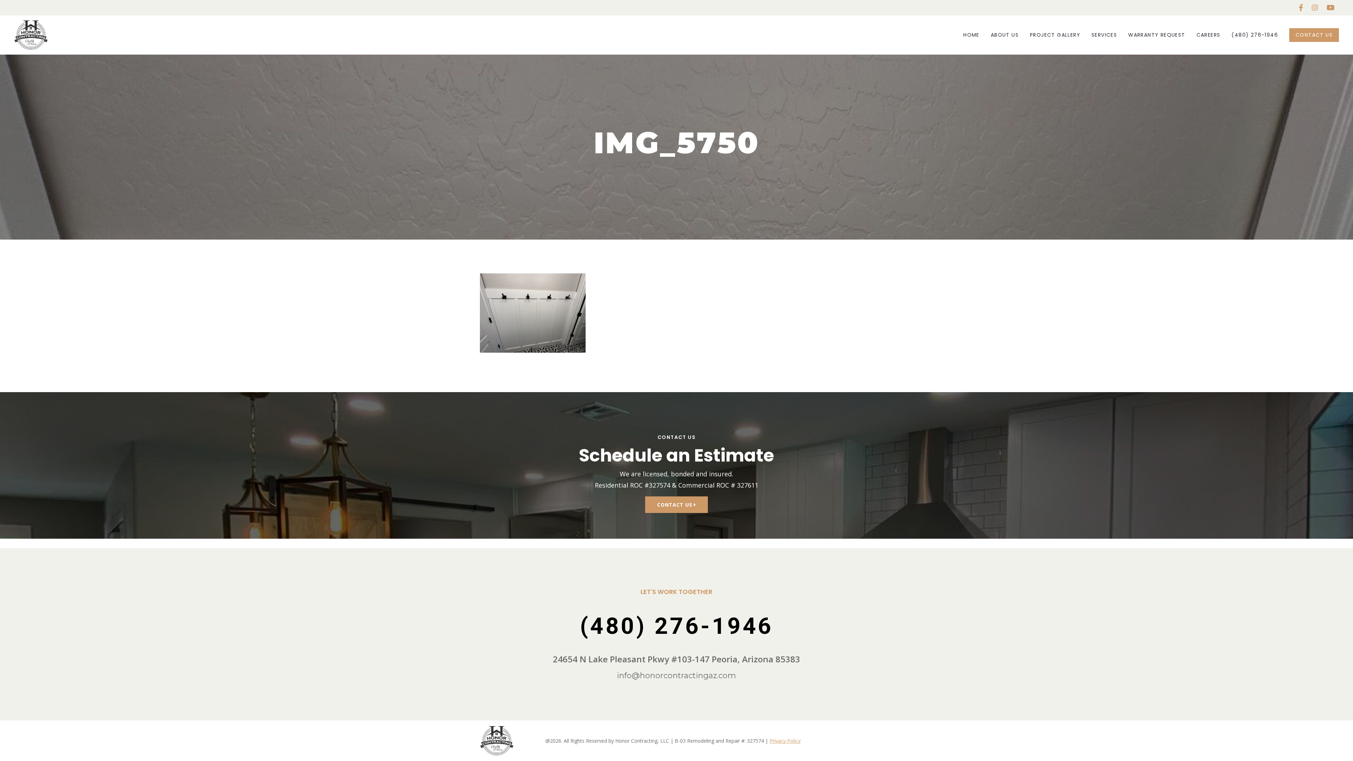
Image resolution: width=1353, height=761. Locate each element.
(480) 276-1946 (1254, 34)
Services (1104, 34)
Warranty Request (1156, 34)
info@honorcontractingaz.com (676, 675)
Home (971, 34)
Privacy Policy (785, 740)
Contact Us (1314, 34)
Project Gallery (1055, 34)
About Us (1005, 34)
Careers (1209, 34)
